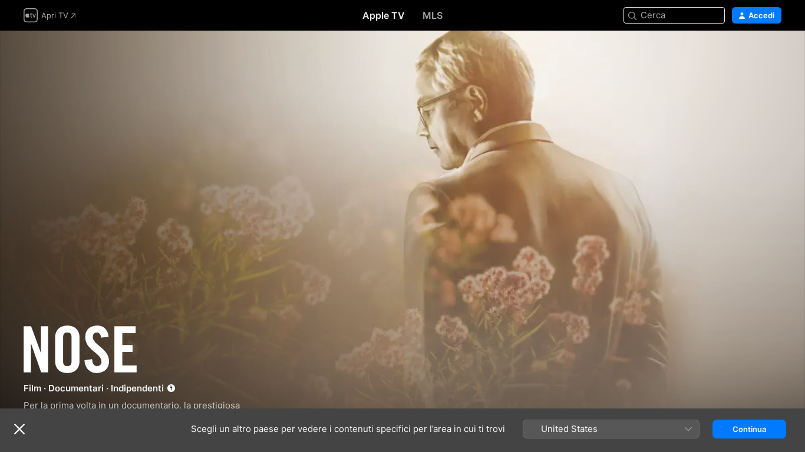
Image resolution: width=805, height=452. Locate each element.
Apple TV (383, 15)
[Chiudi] (19, 429)
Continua (749, 429)
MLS (433, 15)
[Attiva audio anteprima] (773, 54)
